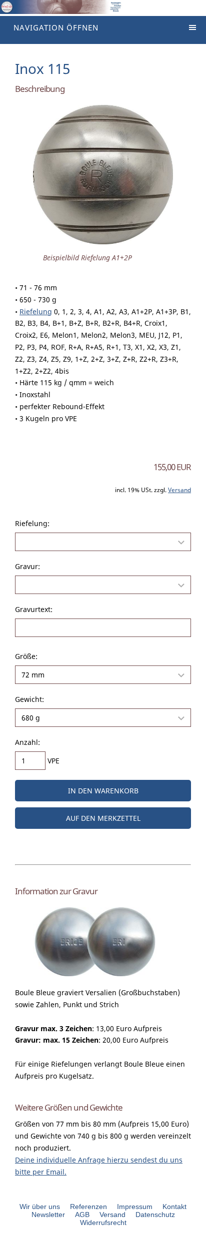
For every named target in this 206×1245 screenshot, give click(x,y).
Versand (179, 490)
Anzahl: (27, 742)
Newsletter (48, 1215)
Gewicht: (29, 699)
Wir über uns (40, 1207)
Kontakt (174, 1207)
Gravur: (27, 566)
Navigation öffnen (56, 27)
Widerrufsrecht (103, 1223)
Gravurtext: (33, 609)
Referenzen (88, 1207)
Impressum (134, 1207)
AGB (82, 1215)
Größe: (26, 656)
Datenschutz (155, 1215)
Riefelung (36, 311)
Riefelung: (32, 523)
